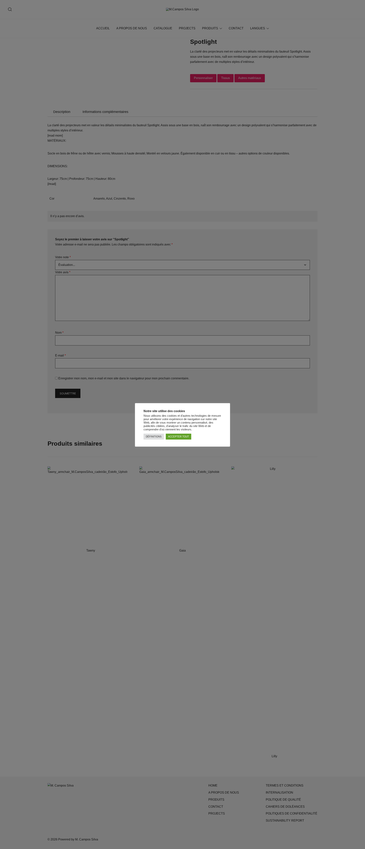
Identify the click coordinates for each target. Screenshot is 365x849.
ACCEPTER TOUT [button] (178, 436)
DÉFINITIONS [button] (154, 436)
